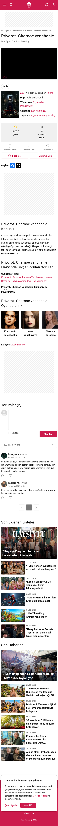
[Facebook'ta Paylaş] (12, 165)
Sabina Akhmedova (21, 281)
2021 (23, 92)
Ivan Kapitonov (38, 110)
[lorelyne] (4, 456)
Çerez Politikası (40, 796)
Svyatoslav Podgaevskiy (42, 115)
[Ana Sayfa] (29, 5)
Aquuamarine (18, 344)
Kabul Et (28, 805)
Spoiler (15, 432)
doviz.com (29, 813)
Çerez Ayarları (11, 805)
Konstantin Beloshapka (13, 277)
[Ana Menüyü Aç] (4, 5)
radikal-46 (13, 482)
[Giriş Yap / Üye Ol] (47, 5)
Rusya (50, 92)
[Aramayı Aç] (11, 5)
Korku (5, 86)
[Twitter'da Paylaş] (18, 165)
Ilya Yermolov (39, 281)
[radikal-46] (4, 484)
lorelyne (12, 454)
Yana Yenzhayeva (34, 277)
